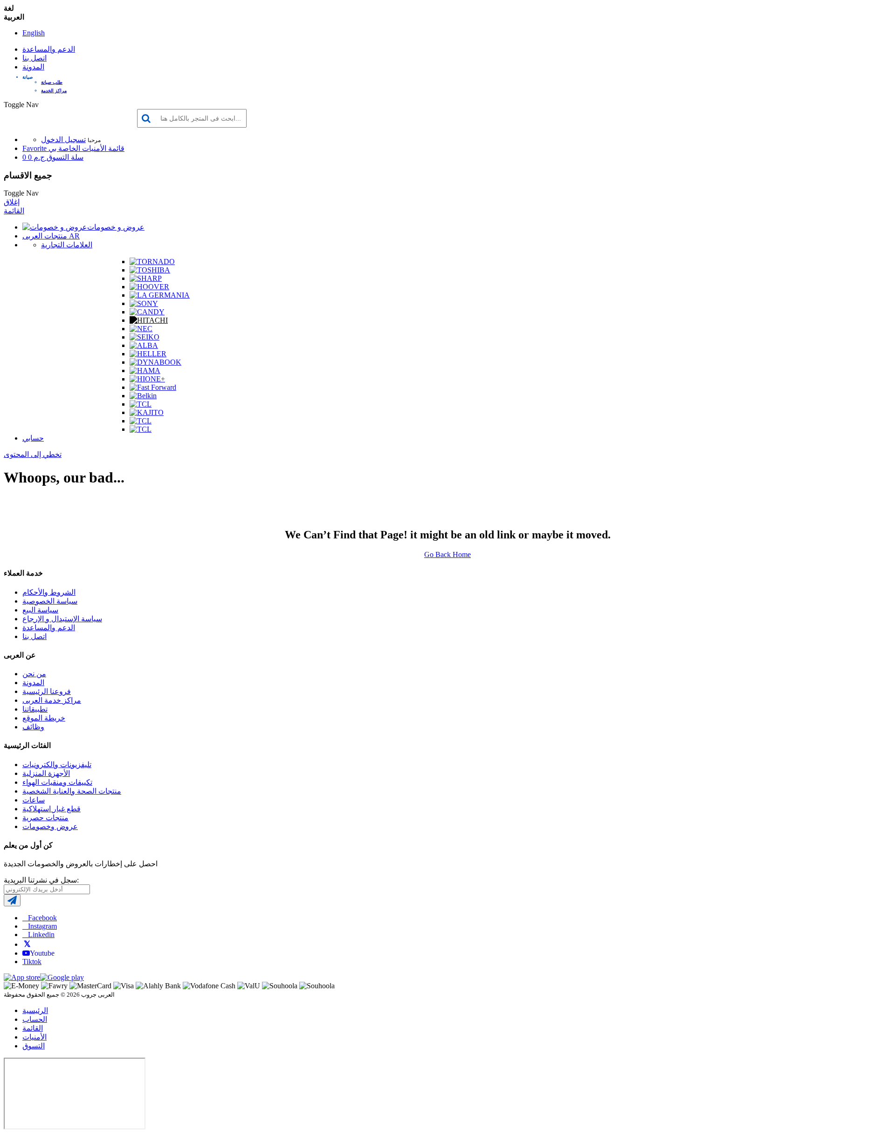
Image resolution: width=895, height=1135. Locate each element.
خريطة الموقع (43, 718)
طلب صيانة (51, 82)
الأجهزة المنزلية (46, 773)
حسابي (33, 438)
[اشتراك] (12, 900)
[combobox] (192, 118)
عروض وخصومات (50, 826)
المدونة (33, 67)
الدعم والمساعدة (48, 49)
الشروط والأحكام (49, 592)
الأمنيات (34, 1037)
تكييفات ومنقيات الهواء (57, 782)
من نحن (34, 674)
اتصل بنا (34, 58)
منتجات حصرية (45, 818)
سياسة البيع (40, 610)
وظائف (33, 727)
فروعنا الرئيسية (46, 691)
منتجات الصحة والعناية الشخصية (71, 791)
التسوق (33, 1046)
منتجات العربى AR (51, 236)
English (33, 33)
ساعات (33, 800)
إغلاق (12, 202)
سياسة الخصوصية (49, 601)
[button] (456, 77)
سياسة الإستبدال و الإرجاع (62, 619)
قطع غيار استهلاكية (51, 809)
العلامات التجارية (66, 245)
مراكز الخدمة (54, 90)
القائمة (14, 211)
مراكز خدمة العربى (51, 700)
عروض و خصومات (116, 227)
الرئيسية (35, 1010)
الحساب (34, 1019)
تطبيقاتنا (35, 709)
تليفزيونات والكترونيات (56, 764)
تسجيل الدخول (63, 139)
